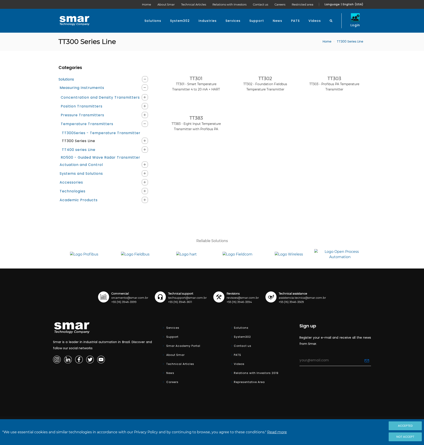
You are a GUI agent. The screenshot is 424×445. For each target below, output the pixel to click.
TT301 (196, 83)
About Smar (166, 4)
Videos (315, 21)
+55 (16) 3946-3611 (180, 302)
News (277, 21)
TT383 (196, 123)
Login (355, 25)
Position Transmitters (81, 106)
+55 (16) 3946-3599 (123, 302)
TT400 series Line (78, 150)
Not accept (405, 437)
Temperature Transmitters (87, 124)
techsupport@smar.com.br (187, 297)
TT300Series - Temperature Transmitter (101, 133)
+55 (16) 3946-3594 (239, 302)
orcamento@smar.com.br (129, 297)
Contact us (260, 4)
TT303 (334, 83)
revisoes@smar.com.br (243, 297)
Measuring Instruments (82, 88)
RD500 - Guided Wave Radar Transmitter (100, 157)
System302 (180, 21)
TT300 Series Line (78, 141)
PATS (295, 21)
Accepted (405, 426)
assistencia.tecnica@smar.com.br (302, 297)
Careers (279, 4)
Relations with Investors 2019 (256, 373)
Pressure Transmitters (82, 115)
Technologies (72, 191)
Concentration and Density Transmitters (100, 97)
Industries (208, 21)
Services (232, 21)
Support (256, 21)
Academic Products (79, 200)
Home (146, 4)
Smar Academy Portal (182, 346)
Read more (277, 432)
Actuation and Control (81, 165)
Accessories (71, 182)
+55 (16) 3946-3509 (291, 302)
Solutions (152, 21)
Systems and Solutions (81, 173)
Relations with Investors (229, 4)
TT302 (265, 83)
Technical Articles (193, 4)
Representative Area (249, 382)
